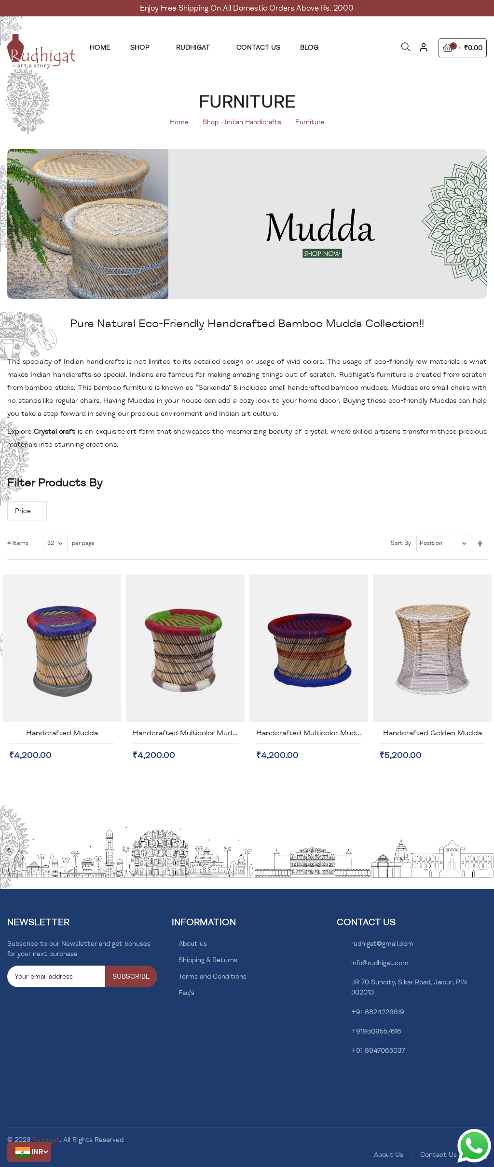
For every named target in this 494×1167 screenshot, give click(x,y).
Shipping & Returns (207, 960)
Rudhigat (46, 1140)
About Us (388, 1155)
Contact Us (438, 1155)
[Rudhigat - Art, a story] (41, 51)
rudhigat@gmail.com (382, 944)
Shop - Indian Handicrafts (242, 122)
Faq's (186, 993)
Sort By (401, 543)
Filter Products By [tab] (55, 483)
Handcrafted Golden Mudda (432, 733)
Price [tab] (23, 511)
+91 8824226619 (377, 1012)
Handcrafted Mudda (62, 733)
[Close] (423, 50)
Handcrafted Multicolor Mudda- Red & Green (211, 733)
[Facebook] (339, 1073)
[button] (29, 1152)
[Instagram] (354, 1073)
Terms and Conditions (212, 976)
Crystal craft (55, 431)
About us (192, 944)
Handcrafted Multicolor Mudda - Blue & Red (333, 733)
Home (179, 122)
